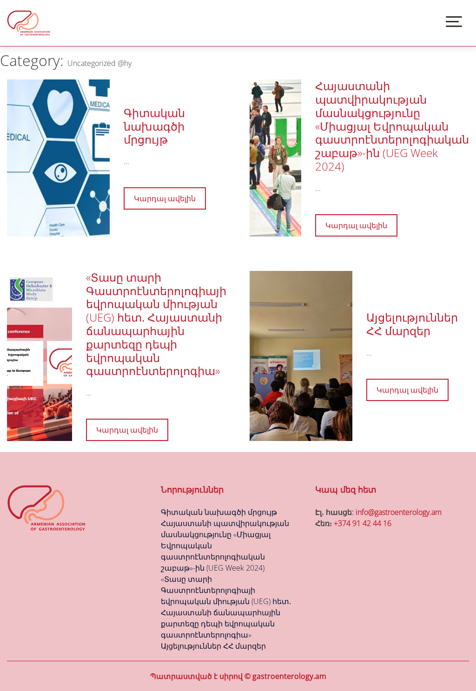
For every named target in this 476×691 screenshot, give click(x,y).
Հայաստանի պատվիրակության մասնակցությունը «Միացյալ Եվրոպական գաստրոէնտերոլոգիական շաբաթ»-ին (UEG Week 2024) (392, 126)
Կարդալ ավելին (165, 198)
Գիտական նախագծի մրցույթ (154, 126)
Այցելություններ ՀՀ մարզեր (412, 323)
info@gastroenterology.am (399, 512)
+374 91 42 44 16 (362, 523)
